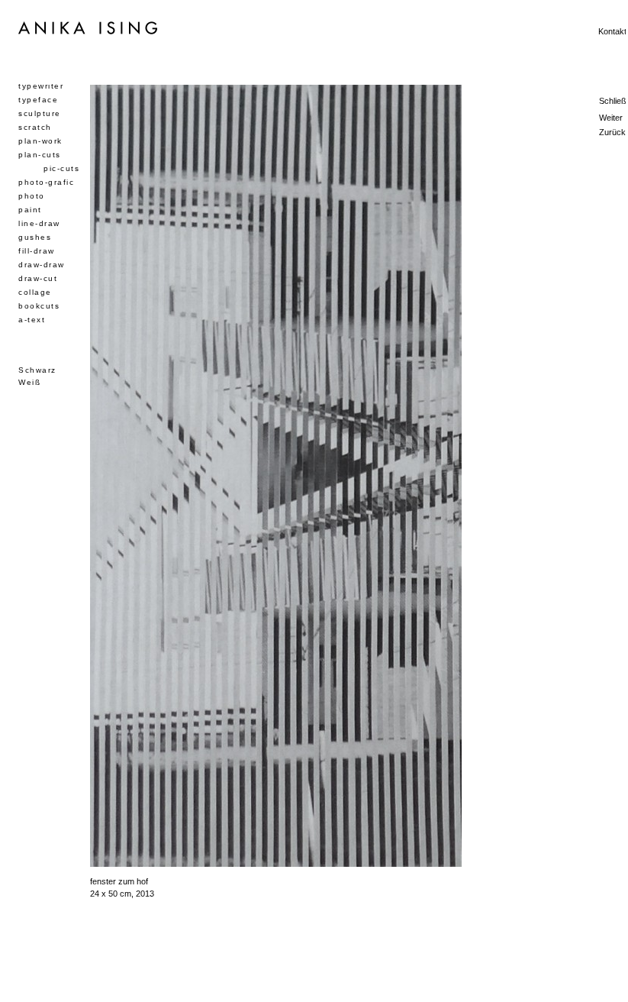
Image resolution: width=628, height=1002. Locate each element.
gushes (34, 237)
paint (30, 209)
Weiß (29, 382)
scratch (35, 127)
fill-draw (36, 251)
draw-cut (37, 278)
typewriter (40, 86)
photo (31, 196)
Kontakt (612, 31)
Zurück (612, 132)
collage (35, 292)
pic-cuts (61, 168)
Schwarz (37, 370)
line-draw (39, 223)
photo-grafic (46, 182)
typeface (38, 99)
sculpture (39, 113)
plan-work (40, 141)
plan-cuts (39, 154)
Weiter (611, 117)
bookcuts (39, 306)
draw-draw (41, 264)
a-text (31, 319)
